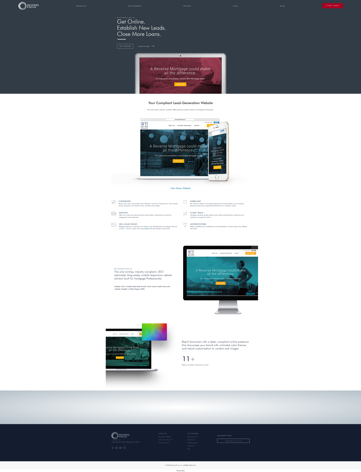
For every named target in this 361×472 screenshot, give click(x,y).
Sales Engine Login (224, 435)
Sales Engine (164, 443)
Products (81, 6)
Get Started (125, 46)
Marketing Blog (192, 443)
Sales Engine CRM (137, 289)
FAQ (188, 449)
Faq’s (235, 6)
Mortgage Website (164, 437)
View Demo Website (180, 188)
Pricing (187, 6)
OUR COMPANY (193, 433)
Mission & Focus (192, 437)
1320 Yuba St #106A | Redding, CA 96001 (125, 442)
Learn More (144, 46)
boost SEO (144, 228)
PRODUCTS (162, 433)
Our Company (135, 6)
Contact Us (117, 440)
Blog (282, 6)
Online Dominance (165, 440)
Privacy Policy (180, 470)
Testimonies (191, 440)
